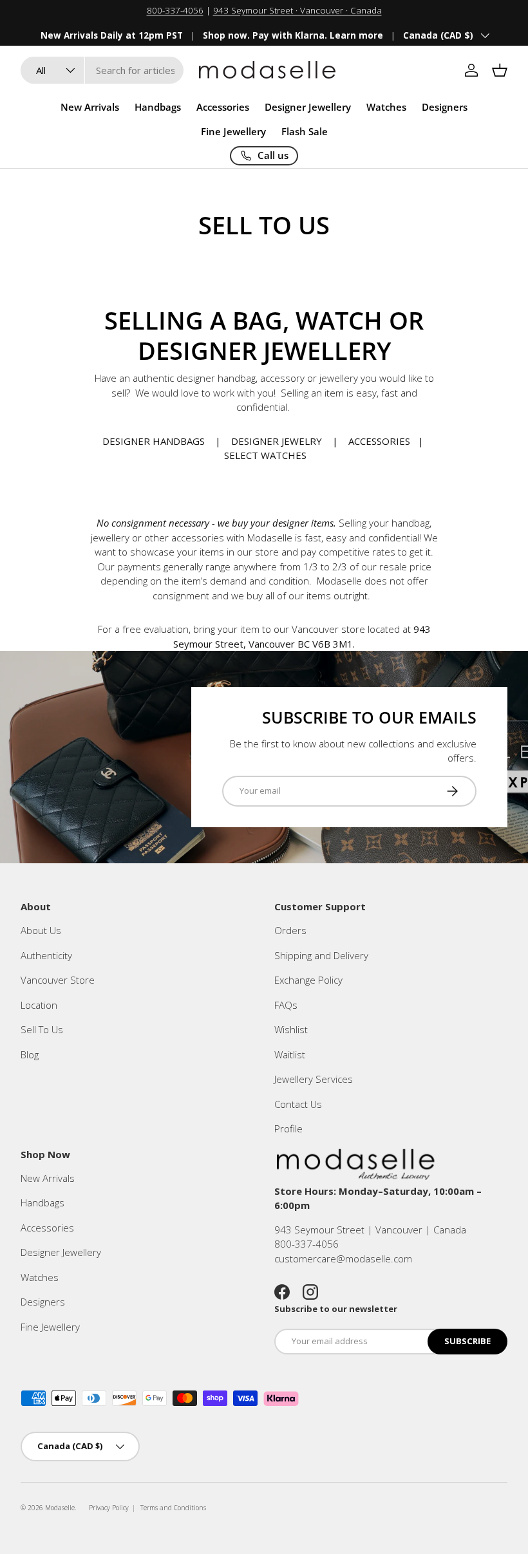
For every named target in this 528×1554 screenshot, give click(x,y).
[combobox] (102, 70)
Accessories (47, 1227)
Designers (43, 1301)
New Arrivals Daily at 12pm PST (112, 35)
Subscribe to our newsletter (335, 1309)
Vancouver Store (58, 979)
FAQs (285, 1004)
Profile (288, 1128)
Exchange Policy (308, 979)
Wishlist (291, 1029)
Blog (30, 1054)
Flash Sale (304, 131)
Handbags (42, 1202)
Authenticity (46, 955)
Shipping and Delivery (321, 955)
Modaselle (60, 1507)
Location (39, 1004)
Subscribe (467, 1341)
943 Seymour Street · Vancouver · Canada (297, 10)
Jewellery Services (313, 1078)
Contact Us (298, 1104)
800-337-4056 (175, 10)
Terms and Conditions (173, 1507)
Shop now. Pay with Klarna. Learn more (293, 35)
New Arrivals (90, 106)
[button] (500, 70)
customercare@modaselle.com (343, 1258)
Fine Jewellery (50, 1326)
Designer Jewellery (61, 1252)
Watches (40, 1277)
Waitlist (289, 1054)
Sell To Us (42, 1029)
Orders (290, 930)
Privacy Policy (109, 1507)
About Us (41, 930)
